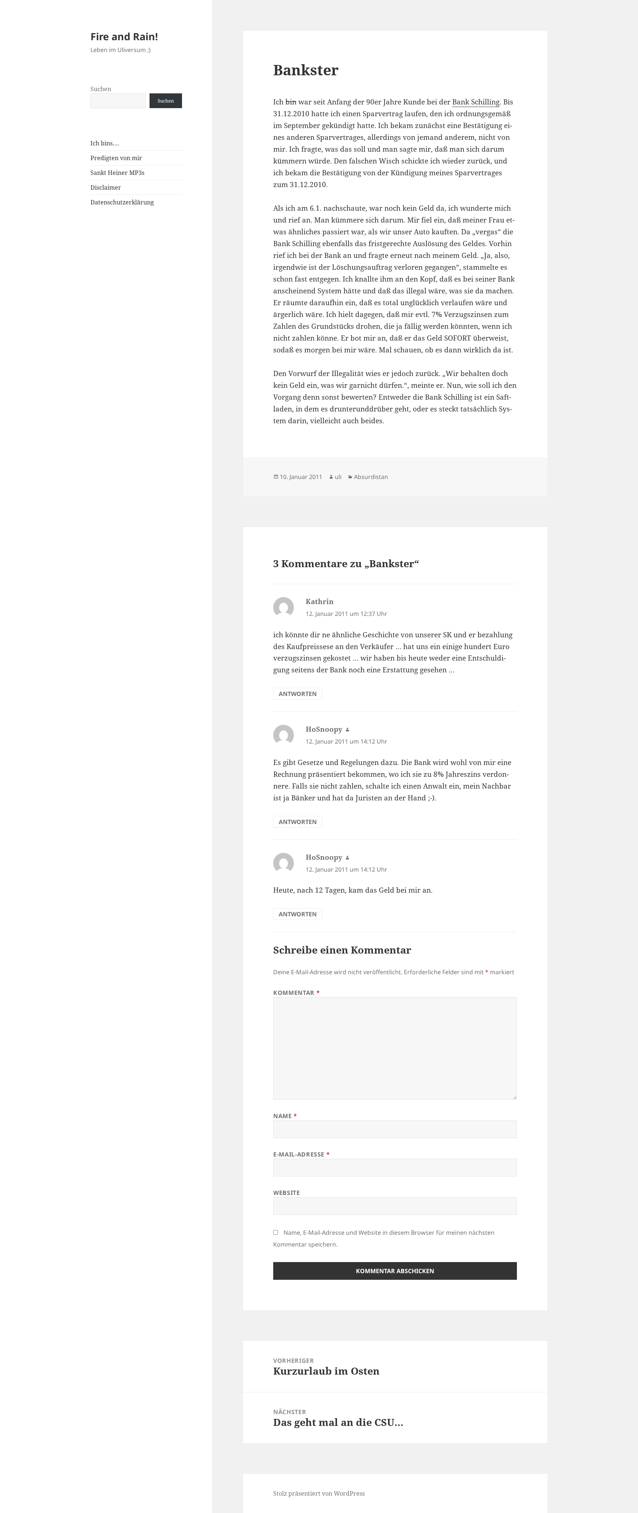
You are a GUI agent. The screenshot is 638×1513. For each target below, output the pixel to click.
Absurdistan (371, 477)
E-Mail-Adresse (301, 1154)
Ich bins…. (104, 143)
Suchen (100, 89)
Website (286, 1193)
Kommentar (296, 993)
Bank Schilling (476, 102)
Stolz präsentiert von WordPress (319, 1493)
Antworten (298, 694)
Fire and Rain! (124, 36)
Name (285, 1116)
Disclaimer (105, 187)
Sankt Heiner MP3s (117, 173)
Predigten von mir (116, 158)
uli (338, 477)
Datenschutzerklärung (122, 202)
